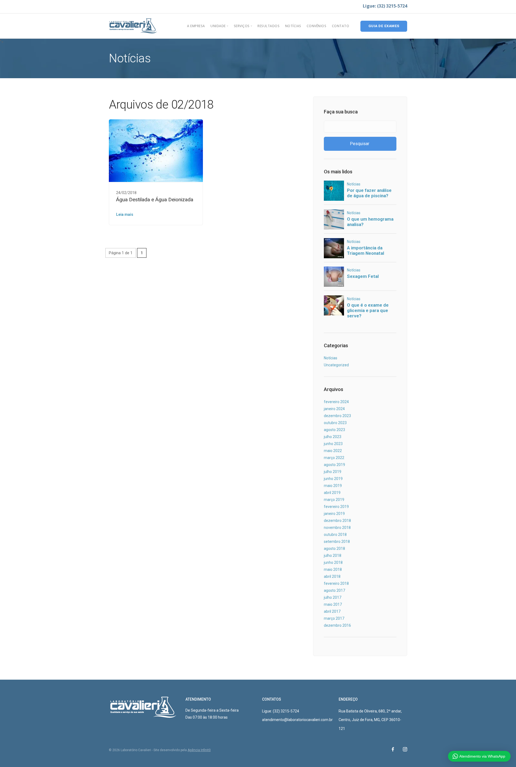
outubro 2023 (335, 423)
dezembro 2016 (337, 625)
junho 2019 (333, 478)
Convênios (317, 26)
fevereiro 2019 (336, 506)
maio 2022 (333, 451)
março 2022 (334, 458)
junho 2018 (333, 562)
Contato (340, 26)
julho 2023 (332, 437)
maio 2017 (333, 604)
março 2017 (334, 618)
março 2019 (334, 499)
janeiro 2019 (334, 513)
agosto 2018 (334, 548)
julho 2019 (332, 471)
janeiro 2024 (334, 409)
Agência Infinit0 (199, 750)
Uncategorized (336, 365)
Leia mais (124, 214)
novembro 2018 (337, 527)
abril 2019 (332, 492)
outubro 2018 (335, 534)
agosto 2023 (334, 430)
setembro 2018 (337, 541)
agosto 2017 (334, 590)
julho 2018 (332, 555)
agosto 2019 (334, 465)
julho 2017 (332, 597)
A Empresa (196, 26)
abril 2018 (332, 576)
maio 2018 (333, 569)
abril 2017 (332, 611)
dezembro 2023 (337, 416)
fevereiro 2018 (336, 583)
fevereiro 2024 (336, 402)
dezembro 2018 (337, 520)
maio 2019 (333, 485)
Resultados (268, 26)
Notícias (293, 26)
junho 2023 (333, 444)
